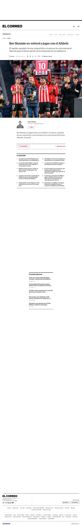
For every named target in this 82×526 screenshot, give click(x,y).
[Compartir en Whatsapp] (28, 56)
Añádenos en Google (47, 56)
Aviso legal (22, 508)
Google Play (75, 502)
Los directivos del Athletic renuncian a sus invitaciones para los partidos (54, 163)
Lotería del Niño (51, 518)
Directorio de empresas (27, 516)
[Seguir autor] (31, 127)
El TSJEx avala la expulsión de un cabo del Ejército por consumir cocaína (41, 291)
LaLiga (55, 34)
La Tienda (75, 515)
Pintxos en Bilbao (20, 515)
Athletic (7, 34)
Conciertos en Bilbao (47, 515)
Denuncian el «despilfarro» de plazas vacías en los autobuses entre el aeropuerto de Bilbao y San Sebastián (54, 184)
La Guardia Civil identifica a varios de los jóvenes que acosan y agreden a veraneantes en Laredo (28, 164)
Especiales (77, 34)
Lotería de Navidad (42, 518)
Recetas (27, 515)
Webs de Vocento (75, 523)
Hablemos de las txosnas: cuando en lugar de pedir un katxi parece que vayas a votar (28, 170)
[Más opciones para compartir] (35, 56)
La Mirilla (49, 516)
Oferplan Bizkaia (8, 515)
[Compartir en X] (33, 56)
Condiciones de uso (49, 508)
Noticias (51, 34)
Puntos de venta (68, 515)
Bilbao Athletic (71, 34)
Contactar (9, 508)
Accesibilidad (28, 508)
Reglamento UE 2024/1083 (38, 508)
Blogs (14, 515)
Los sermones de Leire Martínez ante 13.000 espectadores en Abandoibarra (29, 159)
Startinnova (75, 516)
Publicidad (67, 508)
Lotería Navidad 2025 (56, 516)
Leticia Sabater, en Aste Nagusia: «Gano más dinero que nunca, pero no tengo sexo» (29, 184)
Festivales (61, 515)
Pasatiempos (38, 515)
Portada (4, 38)
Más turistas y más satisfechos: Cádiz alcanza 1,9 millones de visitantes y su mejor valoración (39, 298)
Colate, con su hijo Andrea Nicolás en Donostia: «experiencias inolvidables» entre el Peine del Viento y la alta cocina (40, 279)
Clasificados (43, 516)
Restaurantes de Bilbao (32, 518)
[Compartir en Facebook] (30, 56)
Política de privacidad (59, 508)
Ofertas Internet (36, 516)
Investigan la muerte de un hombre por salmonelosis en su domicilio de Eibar (54, 159)
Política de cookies (47, 509)
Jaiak (63, 516)
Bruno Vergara (32, 122)
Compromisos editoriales (36, 509)
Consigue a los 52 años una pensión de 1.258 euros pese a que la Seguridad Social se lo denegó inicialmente (29, 177)
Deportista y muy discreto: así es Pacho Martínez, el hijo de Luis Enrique (40, 304)
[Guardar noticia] (11, 56)
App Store (66, 502)
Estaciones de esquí (17, 516)
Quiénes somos (16, 508)
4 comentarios (23, 146)
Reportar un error (61, 146)
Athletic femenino (62, 34)
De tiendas (32, 515)
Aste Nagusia (68, 516)
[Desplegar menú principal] (78, 26)
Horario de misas (8, 516)
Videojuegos (55, 515)
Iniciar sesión (74, 26)
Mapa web (73, 508)
